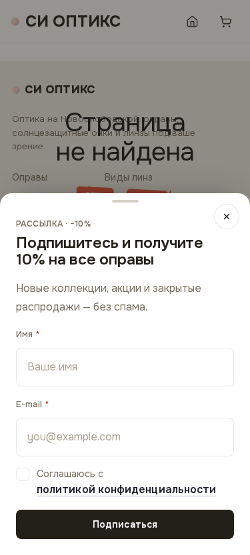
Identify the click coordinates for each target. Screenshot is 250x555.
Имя (24, 334)
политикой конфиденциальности (126, 489)
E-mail (29, 404)
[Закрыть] (226, 216)
